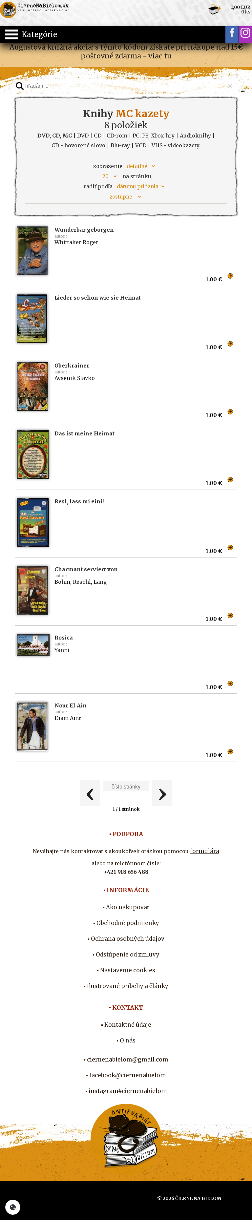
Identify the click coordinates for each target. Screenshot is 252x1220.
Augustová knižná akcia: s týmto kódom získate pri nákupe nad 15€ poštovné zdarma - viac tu (126, 51)
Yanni (62, 650)
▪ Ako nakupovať (126, 907)
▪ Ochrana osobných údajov (126, 938)
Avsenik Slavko (74, 378)
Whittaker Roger (76, 242)
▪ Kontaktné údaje (126, 1024)
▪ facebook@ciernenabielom (126, 1075)
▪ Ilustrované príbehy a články (126, 986)
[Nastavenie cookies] (12, 1207)
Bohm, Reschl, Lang (80, 581)
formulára (204, 851)
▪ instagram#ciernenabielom (126, 1091)
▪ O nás (126, 1040)
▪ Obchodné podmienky (126, 923)
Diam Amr (67, 718)
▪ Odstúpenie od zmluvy (126, 954)
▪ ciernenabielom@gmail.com (126, 1059)
